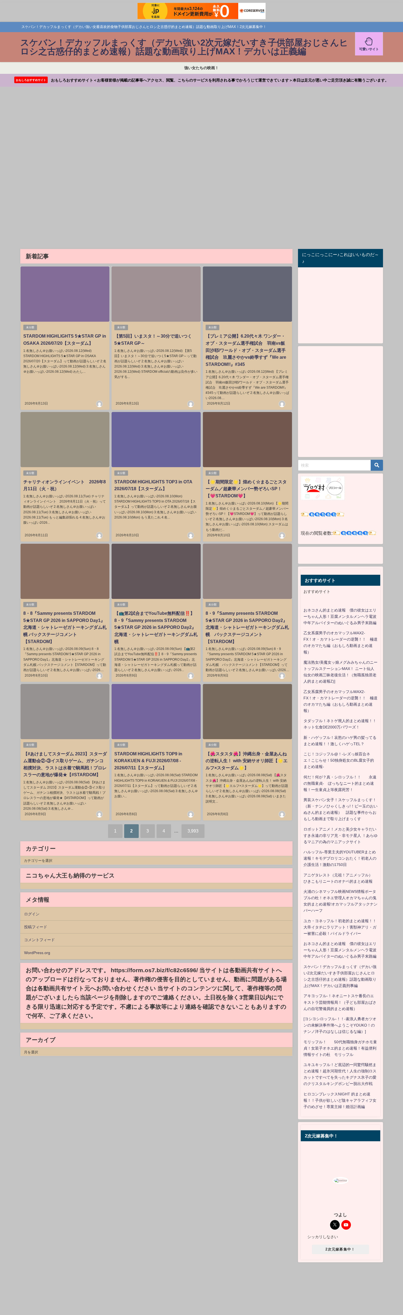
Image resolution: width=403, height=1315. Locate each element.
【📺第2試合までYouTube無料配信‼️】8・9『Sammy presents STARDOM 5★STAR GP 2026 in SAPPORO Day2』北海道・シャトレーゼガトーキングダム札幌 (156, 627)
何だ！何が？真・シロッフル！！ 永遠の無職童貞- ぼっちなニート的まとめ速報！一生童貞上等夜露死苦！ (339, 783)
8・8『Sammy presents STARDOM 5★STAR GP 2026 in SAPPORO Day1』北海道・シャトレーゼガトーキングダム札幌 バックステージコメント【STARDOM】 (65, 627)
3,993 (193, 831)
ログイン (31, 914)
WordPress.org (37, 953)
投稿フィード (35, 927)
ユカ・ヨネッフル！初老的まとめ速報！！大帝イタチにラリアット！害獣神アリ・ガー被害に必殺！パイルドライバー (339, 927)
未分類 (30, 327)
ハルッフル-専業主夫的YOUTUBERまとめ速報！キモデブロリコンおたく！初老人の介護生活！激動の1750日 (339, 858)
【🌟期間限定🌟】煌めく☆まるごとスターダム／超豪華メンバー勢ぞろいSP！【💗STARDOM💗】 (246, 489)
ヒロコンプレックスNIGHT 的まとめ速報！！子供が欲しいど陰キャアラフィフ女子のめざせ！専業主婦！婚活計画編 (339, 1100)
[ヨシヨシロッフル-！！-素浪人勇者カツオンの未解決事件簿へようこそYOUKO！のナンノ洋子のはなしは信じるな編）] (339, 1025)
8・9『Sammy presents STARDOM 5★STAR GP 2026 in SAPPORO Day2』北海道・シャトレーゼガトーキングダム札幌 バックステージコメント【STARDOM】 (247, 627)
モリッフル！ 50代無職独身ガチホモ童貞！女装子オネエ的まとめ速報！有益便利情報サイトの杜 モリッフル (340, 1048)
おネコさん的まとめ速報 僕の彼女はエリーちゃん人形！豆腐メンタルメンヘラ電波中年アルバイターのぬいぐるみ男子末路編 (339, 616)
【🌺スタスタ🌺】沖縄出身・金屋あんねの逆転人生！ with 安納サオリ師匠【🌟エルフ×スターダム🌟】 (247, 761)
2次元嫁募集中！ (340, 1249)
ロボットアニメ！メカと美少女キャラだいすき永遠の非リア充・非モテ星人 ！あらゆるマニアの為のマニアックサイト (340, 835)
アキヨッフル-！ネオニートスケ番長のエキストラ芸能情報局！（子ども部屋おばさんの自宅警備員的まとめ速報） (339, 1002)
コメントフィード (39, 940)
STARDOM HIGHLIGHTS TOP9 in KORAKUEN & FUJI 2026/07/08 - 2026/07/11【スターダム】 (148, 761)
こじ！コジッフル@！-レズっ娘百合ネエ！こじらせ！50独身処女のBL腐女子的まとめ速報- (338, 760)
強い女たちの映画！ (201, 68)
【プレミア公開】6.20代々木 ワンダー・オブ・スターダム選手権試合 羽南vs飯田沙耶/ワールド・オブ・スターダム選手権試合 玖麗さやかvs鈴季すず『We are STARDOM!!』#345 (246, 350)
